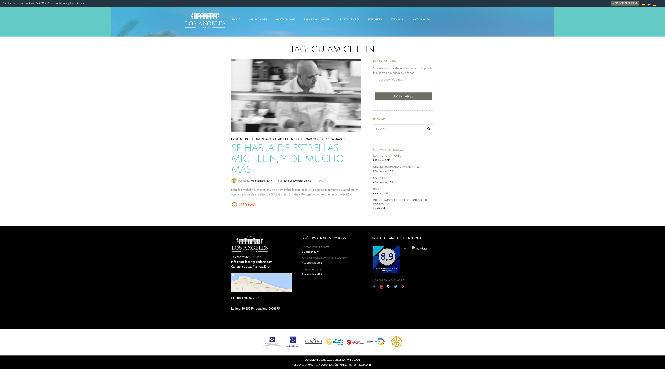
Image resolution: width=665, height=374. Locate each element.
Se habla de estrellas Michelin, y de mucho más (287, 159)
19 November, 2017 (261, 180)
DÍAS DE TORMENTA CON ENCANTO (396, 166)
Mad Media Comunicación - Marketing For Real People (339, 364)
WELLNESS (375, 19)
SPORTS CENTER (349, 19)
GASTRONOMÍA (285, 19)
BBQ (376, 189)
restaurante (335, 139)
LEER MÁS (296, 95)
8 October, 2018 (381, 160)
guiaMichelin (283, 139)
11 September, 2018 (383, 171)
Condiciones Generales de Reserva (325, 359)
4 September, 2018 (383, 182)
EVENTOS (397, 19)
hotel (299, 139)
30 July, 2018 (379, 208)
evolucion (239, 139)
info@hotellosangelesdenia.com (67, 3)
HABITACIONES (258, 19)
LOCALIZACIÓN (421, 19)
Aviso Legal (353, 359)
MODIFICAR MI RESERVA (625, 3)
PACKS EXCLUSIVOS (317, 19)
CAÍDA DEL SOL (383, 178)
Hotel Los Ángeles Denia (297, 180)
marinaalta (314, 139)
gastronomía (260, 139)
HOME (236, 19)
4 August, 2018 (380, 193)
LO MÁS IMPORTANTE (387, 155)
